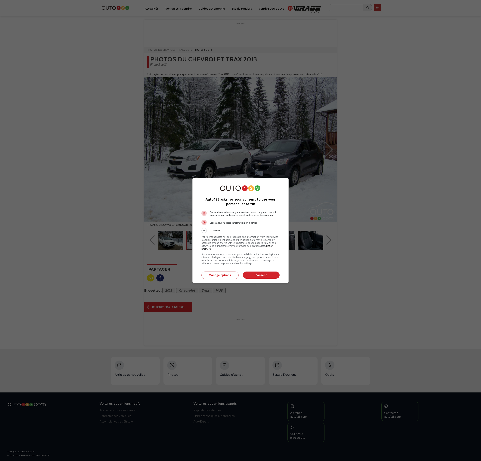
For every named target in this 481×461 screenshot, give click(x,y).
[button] (240, 230)
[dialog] (240, 230)
